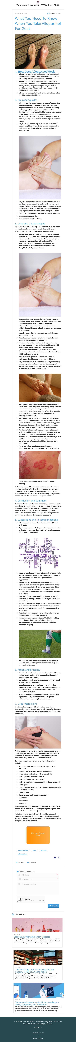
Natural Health (23, 850)
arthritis (43, 850)
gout (34, 850)
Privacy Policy (38, 1038)
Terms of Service (38, 1033)
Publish (54, 906)
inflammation (22, 854)
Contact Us (38, 1027)
